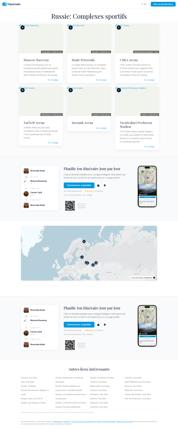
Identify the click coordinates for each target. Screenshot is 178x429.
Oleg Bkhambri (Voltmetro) (143, 52)
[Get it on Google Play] (105, 185)
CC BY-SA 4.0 (57, 114)
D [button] (93, 265)
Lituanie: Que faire (98, 390)
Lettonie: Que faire (133, 378)
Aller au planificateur (163, 4)
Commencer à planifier (79, 185)
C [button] (82, 257)
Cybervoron (46, 52)
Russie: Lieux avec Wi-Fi (32, 398)
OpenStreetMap (137, 278)
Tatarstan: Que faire (133, 390)
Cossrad (96, 114)
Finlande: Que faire (98, 407)
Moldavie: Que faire (99, 394)
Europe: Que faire (29, 378)
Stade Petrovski (83, 60)
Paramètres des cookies (125, 421)
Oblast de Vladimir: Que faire (138, 394)
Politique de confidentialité (106, 421)
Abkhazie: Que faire (99, 403)
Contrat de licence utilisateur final (84, 421)
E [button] (87, 263)
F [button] (84, 241)
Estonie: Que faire (98, 398)
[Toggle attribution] (154, 277)
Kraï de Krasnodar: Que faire (138, 398)
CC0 (156, 52)
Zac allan (95, 52)
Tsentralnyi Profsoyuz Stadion (136, 124)
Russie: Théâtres (28, 386)
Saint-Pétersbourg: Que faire (138, 382)
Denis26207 (46, 114)
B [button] (96, 263)
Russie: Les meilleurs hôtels (33, 403)
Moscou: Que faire (133, 386)
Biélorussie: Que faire (99, 386)
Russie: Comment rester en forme (71, 403)
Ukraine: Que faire (98, 382)
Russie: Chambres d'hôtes (102, 378)
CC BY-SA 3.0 (57, 52)
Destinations (57, 421)
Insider (144, 114)
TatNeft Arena (34, 123)
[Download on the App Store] (98, 185)
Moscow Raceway (36, 60)
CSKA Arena (129, 60)
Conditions (67, 421)
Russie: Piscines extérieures (68, 407)
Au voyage (53, 80)
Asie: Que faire (27, 382)
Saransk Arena (82, 123)
